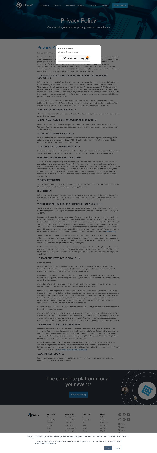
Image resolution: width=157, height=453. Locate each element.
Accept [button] (108, 448)
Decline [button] (117, 448)
